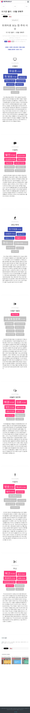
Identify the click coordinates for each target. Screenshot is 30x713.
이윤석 (17, 49)
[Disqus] (15, 683)
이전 (4, 6)
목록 (15, 6)
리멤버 (7, 47)
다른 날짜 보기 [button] (15, 20)
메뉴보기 (28, 1)
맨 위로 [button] (15, 711)
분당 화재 (15, 47)
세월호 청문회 (11, 49)
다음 (26, 6)
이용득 (11, 47)
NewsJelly (6, 2)
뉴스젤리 (2, 708)
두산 (21, 49)
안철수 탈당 (22, 47)
